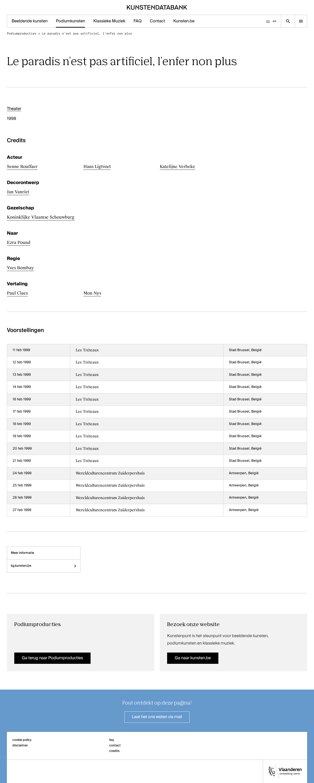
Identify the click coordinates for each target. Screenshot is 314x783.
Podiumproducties (21, 33)
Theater (14, 109)
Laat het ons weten (157, 717)
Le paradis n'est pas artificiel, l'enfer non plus (87, 33)
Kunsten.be (183, 21)
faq (111, 740)
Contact (157, 21)
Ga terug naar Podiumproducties (52, 658)
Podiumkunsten (70, 21)
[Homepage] (157, 7)
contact (115, 745)
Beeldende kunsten (30, 21)
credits (114, 751)
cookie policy (21, 740)
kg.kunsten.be (21, 565)
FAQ (138, 21)
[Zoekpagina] (288, 21)
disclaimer (20, 745)
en (274, 21)
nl (268, 21)
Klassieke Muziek (109, 21)
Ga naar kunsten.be (193, 658)
